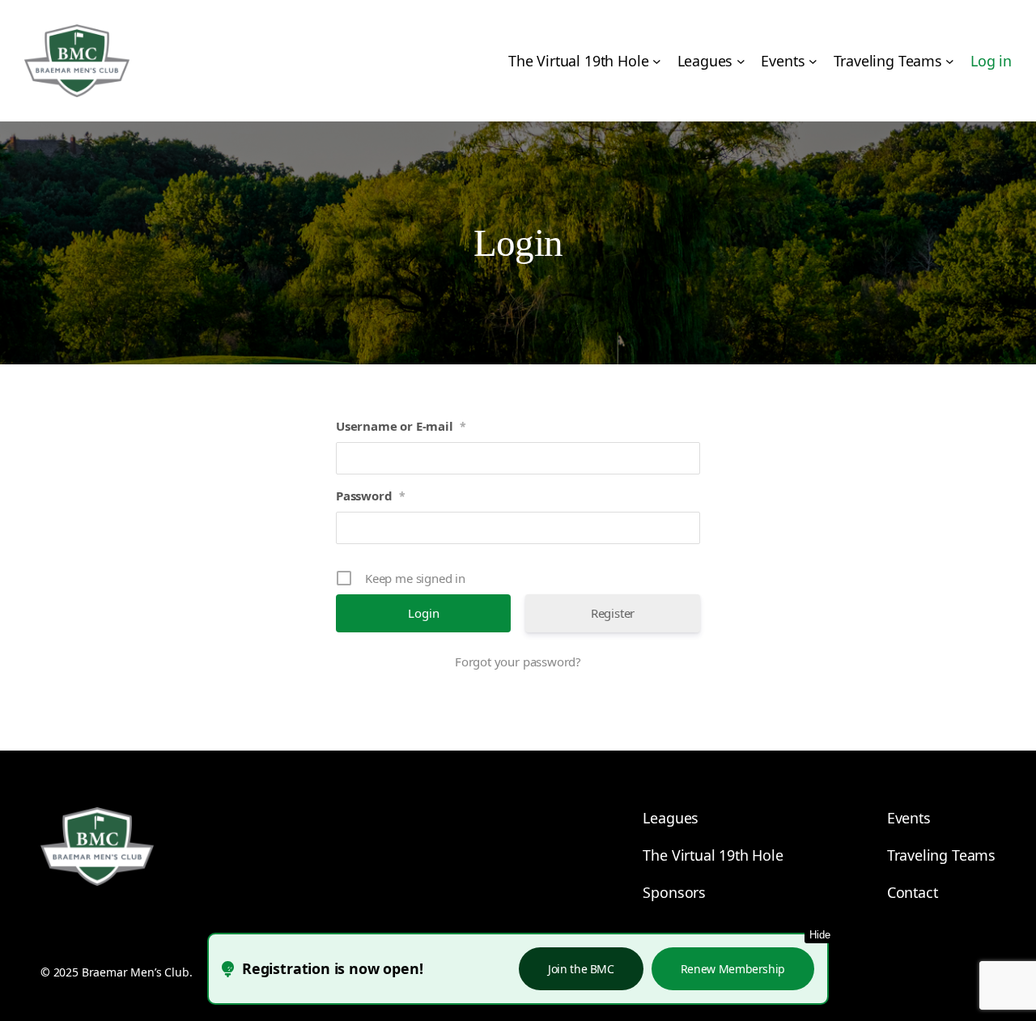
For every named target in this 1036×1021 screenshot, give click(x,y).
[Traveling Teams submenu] (949, 61)
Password (370, 495)
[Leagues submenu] (741, 61)
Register (613, 613)
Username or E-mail (401, 426)
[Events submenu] (813, 61)
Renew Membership (733, 968)
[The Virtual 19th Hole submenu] (656, 61)
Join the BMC (581, 968)
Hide (819, 935)
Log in (991, 60)
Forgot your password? (518, 661)
